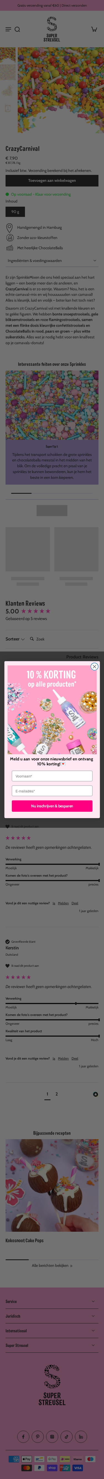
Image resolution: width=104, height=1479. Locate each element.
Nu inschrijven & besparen (52, 805)
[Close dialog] (94, 666)
